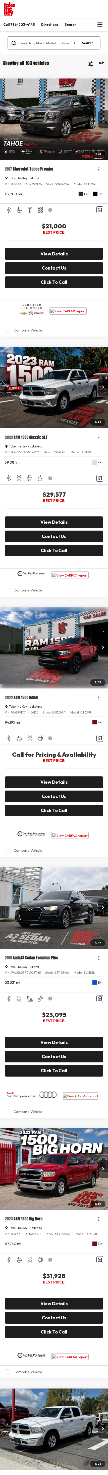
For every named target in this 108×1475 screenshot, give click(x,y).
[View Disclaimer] (50, 210)
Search (87, 43)
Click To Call (54, 282)
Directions (50, 24)
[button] (19, 24)
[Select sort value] (100, 63)
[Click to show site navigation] (100, 24)
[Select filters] (91, 63)
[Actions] (98, 169)
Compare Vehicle (28, 330)
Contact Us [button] (54, 268)
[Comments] (99, 209)
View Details (54, 254)
